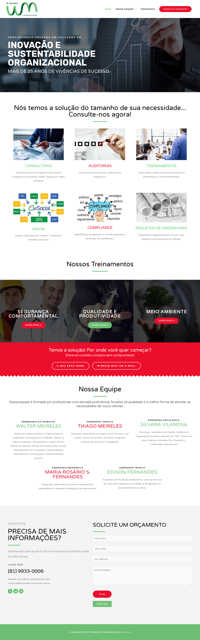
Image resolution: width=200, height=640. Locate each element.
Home (108, 9)
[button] (33, 314)
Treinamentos (148, 9)
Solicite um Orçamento (175, 9)
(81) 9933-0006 (26, 571)
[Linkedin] (15, 591)
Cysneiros (126, 632)
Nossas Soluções (124, 9)
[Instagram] (21, 591)
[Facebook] (10, 591)
